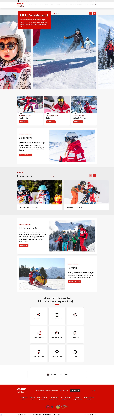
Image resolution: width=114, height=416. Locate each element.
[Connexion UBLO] (1, 414)
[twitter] (86, 1)
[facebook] (83, 1)
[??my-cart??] (96, 5)
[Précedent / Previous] (90, 13)
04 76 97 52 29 (64, 390)
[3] (58, 13)
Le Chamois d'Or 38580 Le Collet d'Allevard (48, 390)
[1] (54, 13)
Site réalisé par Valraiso (91, 414)
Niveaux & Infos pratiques (24, 1)
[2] (56, 13)
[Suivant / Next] (94, 13)
